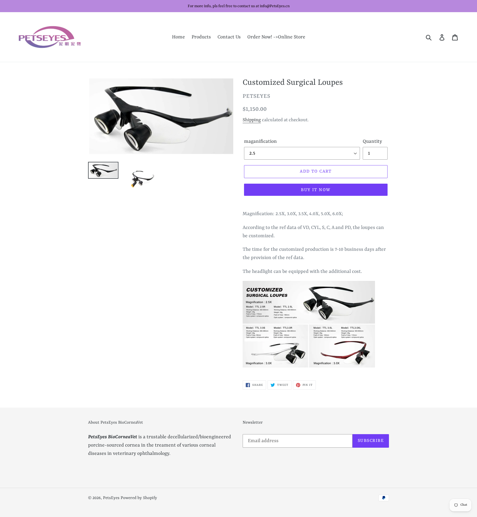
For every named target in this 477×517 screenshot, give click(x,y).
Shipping (252, 120)
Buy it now (315, 190)
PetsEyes (111, 498)
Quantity (372, 141)
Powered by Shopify (139, 498)
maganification (260, 141)
